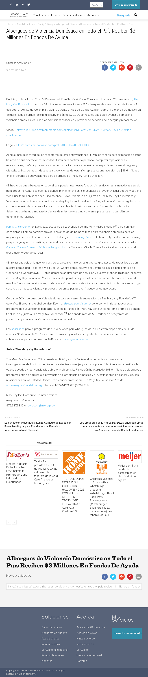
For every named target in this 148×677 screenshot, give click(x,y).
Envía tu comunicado (127, 633)
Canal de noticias (52, 627)
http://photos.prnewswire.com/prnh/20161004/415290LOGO (53, 145)
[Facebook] (11, 4)
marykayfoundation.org (76, 339)
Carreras (82, 661)
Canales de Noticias (45, 15)
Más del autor (44, 442)
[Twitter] (28, 4)
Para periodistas (72, 15)
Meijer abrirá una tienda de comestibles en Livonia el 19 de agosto (128, 473)
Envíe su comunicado (126, 4)
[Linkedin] (16, 4)
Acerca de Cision (87, 633)
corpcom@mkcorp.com (42, 405)
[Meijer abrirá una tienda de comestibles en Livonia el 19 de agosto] (130, 456)
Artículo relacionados (20, 442)
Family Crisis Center (18, 226)
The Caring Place (81, 237)
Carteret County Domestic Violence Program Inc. (36, 247)
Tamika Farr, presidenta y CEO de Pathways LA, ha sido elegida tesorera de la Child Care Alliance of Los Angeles (46, 472)
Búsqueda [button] (124, 15)
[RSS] (22, 4)
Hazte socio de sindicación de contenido (86, 644)
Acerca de (93, 15)
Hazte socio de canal (89, 655)
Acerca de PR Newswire (91, 627)
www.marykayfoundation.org (24, 385)
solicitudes (18, 329)
